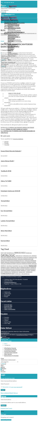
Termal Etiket (5, 201)
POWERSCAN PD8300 (27, 127)
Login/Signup (4, 341)
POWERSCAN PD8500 (5, 270)
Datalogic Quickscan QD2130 (10, 191)
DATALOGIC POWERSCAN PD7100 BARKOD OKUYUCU (12, 260)
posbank (8, 267)
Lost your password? (16, 387)
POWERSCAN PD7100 (10, 268)
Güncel (6, 141)
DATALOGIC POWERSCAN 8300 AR (9, 259)
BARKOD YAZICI (20, 253)
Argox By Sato (8, 304)
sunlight (28, 270)
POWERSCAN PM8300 (15, 270)
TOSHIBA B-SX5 (14, 272)
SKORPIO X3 (23, 270)
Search (3, 12)
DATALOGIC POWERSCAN (17, 257)
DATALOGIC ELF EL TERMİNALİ (30, 255)
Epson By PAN (8, 306)
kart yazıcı (21, 265)
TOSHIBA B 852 (29, 272)
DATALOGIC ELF (19, 255)
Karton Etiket (5, 241)
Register (3, 405)
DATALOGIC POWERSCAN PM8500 (23, 263)
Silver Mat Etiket (6, 230)
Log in (3, 390)
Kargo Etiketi (15, 265)
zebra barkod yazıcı (25, 273)
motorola (32, 265)
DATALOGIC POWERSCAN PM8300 (8, 263)
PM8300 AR (3, 267)
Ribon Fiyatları (8, 307)
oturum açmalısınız (18, 139)
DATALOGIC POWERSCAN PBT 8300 (25, 259)
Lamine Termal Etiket (8, 221)
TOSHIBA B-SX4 (7, 272)
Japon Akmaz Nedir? (7, 161)
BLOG (5, 33)
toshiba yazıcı (18, 273)
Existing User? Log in (6, 408)
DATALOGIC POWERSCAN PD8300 (11, 127)
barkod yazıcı (29, 252)
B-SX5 (5, 252)
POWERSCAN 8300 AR (25, 267)
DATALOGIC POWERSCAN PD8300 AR (13, 262)
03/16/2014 (10, 50)
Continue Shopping (6, 420)
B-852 (2, 252)
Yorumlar (6, 144)
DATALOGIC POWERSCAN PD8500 (28, 262)
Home (2, 33)
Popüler (6, 143)
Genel (9, 33)
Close (9, 341)
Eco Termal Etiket (6, 211)
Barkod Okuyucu (10, 252)
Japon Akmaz (9, 265)
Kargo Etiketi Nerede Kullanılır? (11, 151)
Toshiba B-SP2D (6, 171)
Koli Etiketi (26, 265)
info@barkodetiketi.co (10, 282)
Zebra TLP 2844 (6, 181)
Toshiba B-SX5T (21, 272)
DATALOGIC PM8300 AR (6, 257)
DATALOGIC (8, 255)
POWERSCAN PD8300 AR (30, 268)
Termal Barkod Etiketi (22, 335)
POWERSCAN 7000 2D (15, 267)
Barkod (4, 50)
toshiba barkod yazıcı (8, 274)
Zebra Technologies (9, 309)
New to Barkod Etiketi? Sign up (9, 393)
